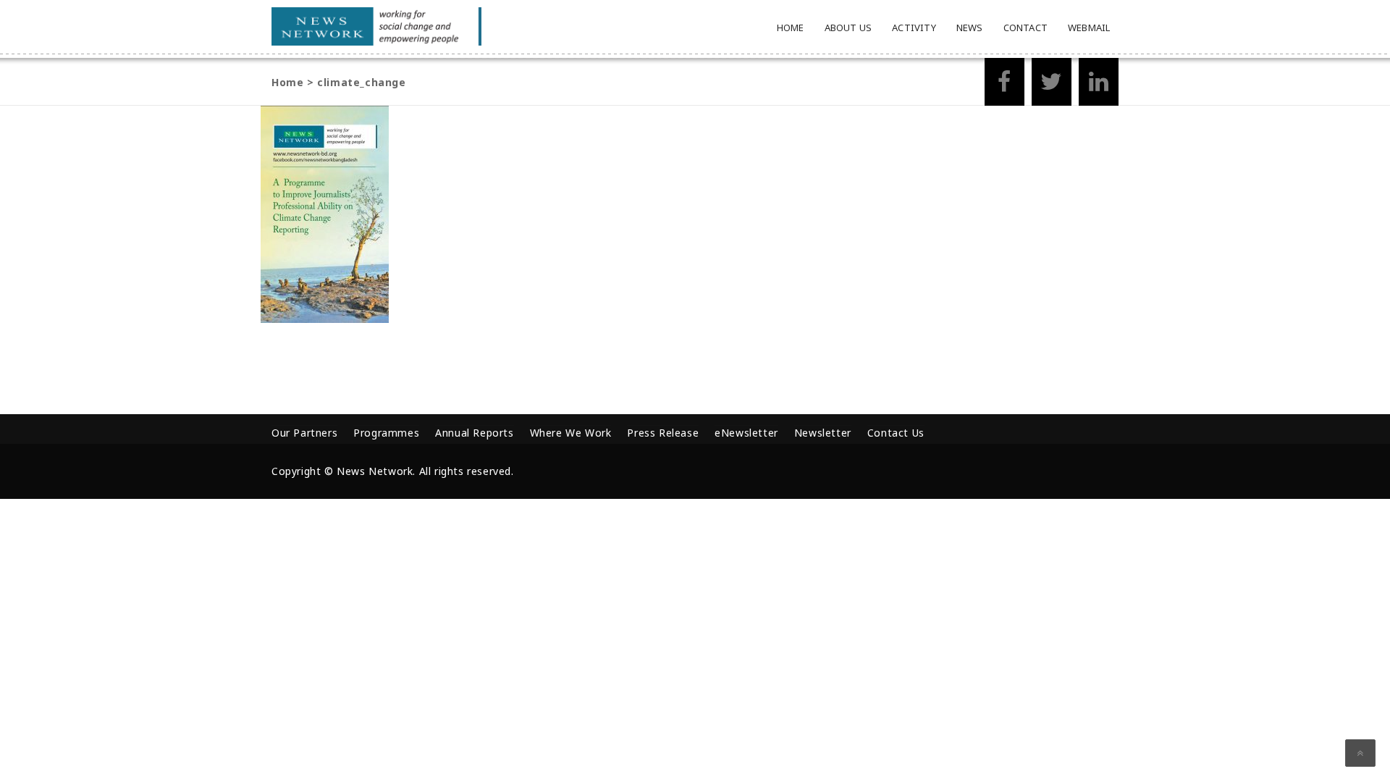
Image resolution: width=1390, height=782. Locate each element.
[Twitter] (1051, 86)
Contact (1025, 27)
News (969, 27)
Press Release (663, 433)
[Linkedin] (1099, 86)
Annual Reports (474, 433)
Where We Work (571, 433)
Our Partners (304, 433)
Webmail (1089, 27)
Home (790, 27)
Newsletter (822, 433)
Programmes (386, 433)
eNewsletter (746, 433)
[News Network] (376, 26)
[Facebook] (1004, 86)
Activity (914, 27)
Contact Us (895, 433)
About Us (848, 27)
